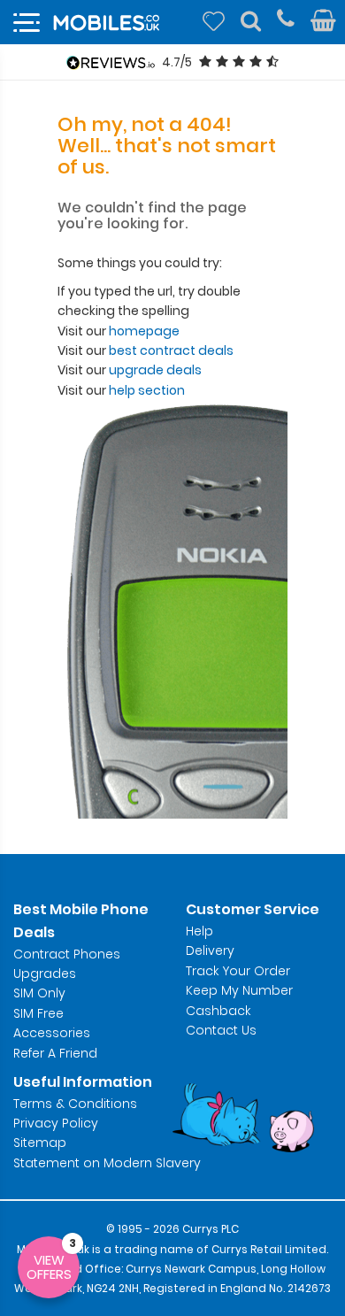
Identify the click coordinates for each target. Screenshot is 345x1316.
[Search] (251, 20)
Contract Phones (66, 954)
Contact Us (221, 1030)
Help (199, 931)
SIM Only (39, 993)
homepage (144, 331)
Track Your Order (238, 971)
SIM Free (38, 1013)
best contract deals (171, 350)
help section (147, 390)
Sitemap (39, 1142)
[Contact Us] (286, 20)
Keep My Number (239, 990)
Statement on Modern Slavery (107, 1163)
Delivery (210, 950)
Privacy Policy (55, 1123)
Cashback (218, 1011)
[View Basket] (323, 20)
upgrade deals (155, 370)
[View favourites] (214, 20)
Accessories (51, 1033)
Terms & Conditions (75, 1103)
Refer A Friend (55, 1053)
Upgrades (44, 973)
